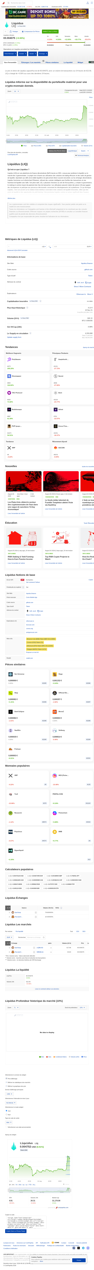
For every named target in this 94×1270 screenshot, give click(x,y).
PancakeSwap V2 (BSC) (22, 917)
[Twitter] (78, 1248)
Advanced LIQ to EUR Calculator (17, 250)
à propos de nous (8, 1243)
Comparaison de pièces (32, 31)
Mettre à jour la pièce (50, 31)
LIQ (43, 246)
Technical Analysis (83, 155)
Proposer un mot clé (32, 652)
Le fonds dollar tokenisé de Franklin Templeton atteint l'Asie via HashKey (59, 502)
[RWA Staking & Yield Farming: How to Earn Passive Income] (23, 538)
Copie (89, 283)
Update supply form (14, 337)
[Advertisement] (50, 231)
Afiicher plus (11, 198)
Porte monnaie (9, 54)
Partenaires (7, 1245)
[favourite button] (5, 31)
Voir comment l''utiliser (33, 582)
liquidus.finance (87, 263)
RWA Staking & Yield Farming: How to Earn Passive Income (21, 558)
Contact (63, 1243)
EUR (88, 246)
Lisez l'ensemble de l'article (16, 513)
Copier (91, 580)
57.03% (65, 7)
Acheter (21, 54)
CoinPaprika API (13, 154)
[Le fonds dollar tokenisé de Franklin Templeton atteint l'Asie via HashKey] (61, 481)
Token (90, 276)
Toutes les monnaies (19, 1245)
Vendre (31, 54)
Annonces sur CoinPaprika (25, 1243)
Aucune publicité (81, 1243)
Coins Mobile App (31, 597)
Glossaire (31, 1245)
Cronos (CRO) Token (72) (35, 642)
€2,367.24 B (21, 7)
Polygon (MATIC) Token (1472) (36, 649)
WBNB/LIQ (40, 952)
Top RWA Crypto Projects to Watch (57, 558)
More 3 (90, 294)
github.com (88, 269)
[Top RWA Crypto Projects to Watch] (61, 538)
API (37, 1243)
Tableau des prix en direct (57, 151)
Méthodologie (40, 1245)
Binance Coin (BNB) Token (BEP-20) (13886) (41, 639)
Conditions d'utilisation (10, 1248)
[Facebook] (74, 1248)
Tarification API (44, 1243)
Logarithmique (72, 151)
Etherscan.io (81, 294)
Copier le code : (10, 1215)
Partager (15, 31)
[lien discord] (88, 1248)
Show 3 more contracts (82, 286)
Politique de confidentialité (55, 1245)
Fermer (79, 1260)
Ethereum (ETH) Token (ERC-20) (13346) (40, 646)
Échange (42, 54)
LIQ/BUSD (40, 947)
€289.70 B (44, 7)
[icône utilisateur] (87, 3)
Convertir (71, 1243)
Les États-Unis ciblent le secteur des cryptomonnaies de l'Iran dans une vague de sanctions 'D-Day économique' (23, 505)
